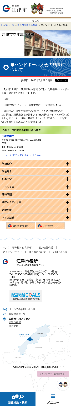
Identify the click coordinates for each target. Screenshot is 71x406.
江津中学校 (8, 136)
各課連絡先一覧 (17, 314)
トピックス (8, 186)
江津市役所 (15, 322)
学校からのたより (11, 202)
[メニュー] (53, 399)
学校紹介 (7, 163)
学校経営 (7, 171)
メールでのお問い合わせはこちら (23, 155)
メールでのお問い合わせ (22, 309)
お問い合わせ (60, 252)
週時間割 (7, 194)
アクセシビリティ (12, 252)
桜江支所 (13, 326)
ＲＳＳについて (37, 252)
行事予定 (7, 179)
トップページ (7, 25)
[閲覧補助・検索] (18, 399)
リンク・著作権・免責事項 (17, 247)
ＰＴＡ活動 (8, 217)
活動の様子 (8, 210)
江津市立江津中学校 (27, 25)
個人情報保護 (46, 247)
